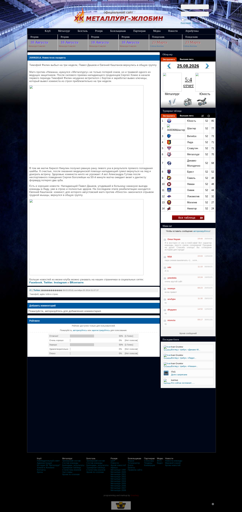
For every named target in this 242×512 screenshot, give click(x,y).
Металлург (64, 31)
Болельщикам (118, 31)
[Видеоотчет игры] (205, 107)
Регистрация (186, 23)
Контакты (41, 470)
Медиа (157, 31)
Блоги (130, 465)
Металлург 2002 (118, 476)
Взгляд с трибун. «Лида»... (183, 358)
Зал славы (67, 472)
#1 (30, 290)
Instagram (60, 282)
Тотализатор (134, 463)
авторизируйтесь (201, 231)
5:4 (188, 82)
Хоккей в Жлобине (45, 467)
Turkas (36, 290)
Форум (131, 461)
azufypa (171, 299)
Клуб (47, 31)
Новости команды (173, 461)
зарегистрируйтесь (101, 330)
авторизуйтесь (80, 330)
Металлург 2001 (118, 474)
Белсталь (83, 31)
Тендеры (148, 463)
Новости (173, 31)
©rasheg (135, 495)
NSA (170, 257)
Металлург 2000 (118, 472)
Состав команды (70, 463)
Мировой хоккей (173, 463)
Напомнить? (197, 23)
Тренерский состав (71, 461)
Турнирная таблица (71, 467)
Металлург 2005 (118, 483)
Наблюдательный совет (48, 461)
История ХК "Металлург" (48, 465)
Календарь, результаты (73, 465)
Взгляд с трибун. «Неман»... (184, 366)
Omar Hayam (174, 239)
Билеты (131, 467)
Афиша (114, 467)
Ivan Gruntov (177, 347)
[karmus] (167, 383)
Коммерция (149, 465)
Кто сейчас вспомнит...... (183, 383)
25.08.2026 (188, 65)
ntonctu (171, 320)
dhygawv (172, 310)
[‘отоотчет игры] (187, 107)
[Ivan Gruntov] (167, 350)
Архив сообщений (188, 333)
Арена (40, 472)
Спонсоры (149, 461)
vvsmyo (171, 288)
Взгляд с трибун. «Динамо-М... (185, 349)
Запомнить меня (192, 20)
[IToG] (166, 374)
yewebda (172, 278)
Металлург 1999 (118, 470)
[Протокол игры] (170, 107)
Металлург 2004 (118, 481)
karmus (174, 380)
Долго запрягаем (179, 374)
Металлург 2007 (118, 488)
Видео (160, 463)
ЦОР (113, 461)
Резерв (99, 31)
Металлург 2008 (118, 490)
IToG (173, 372)
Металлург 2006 (118, 486)
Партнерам (139, 31)
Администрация (44, 463)
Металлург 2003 (118, 479)
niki (169, 267)
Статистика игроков (71, 470)
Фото (159, 461)
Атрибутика (192, 31)
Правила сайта (135, 470)
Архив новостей (118, 465)
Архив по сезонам (71, 474)
